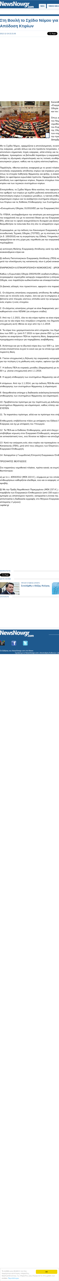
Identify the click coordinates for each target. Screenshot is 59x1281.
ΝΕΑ (42, 6)
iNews (31, 651)
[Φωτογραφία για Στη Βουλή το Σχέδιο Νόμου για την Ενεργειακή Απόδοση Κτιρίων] (47, 134)
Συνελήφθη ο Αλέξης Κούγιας (35, 586)
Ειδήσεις (5, 651)
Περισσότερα (13, 1278)
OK (46, 1272)
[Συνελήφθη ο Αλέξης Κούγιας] (10, 594)
